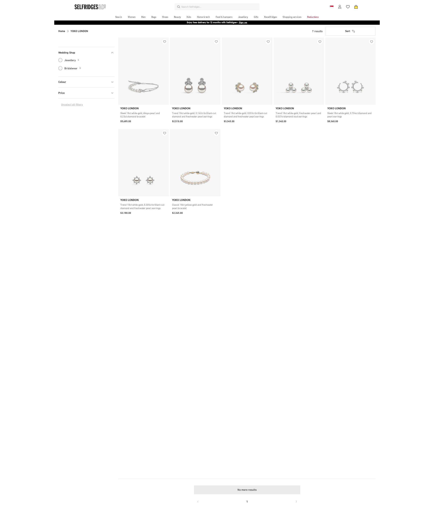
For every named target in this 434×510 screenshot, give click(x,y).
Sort (347, 31)
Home (61, 31)
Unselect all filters (72, 104)
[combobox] (219, 6)
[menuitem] (118, 17)
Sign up (243, 22)
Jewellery (71, 60)
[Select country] (331, 6)
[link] (143, 114)
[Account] (339, 6)
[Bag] (356, 6)
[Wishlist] (347, 6)
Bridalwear (72, 68)
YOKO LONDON (79, 31)
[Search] (178, 6)
